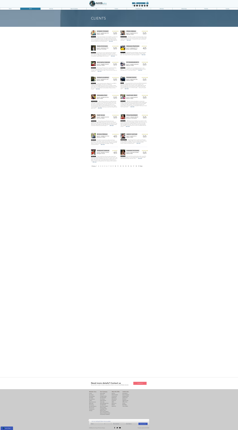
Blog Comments (92, 402)
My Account (91, 407)
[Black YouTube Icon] (120, 428)
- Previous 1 (94, 166)
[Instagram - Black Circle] (144, 5)
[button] (147, 2)
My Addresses (92, 399)
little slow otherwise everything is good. (135, 53)
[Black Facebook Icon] (115, 428)
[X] (137, 5)
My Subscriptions (92, 406)
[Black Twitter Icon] (117, 428)
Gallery (90, 400)
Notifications (91, 409)
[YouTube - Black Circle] (139, 5)
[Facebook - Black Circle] (134, 5)
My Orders (91, 394)
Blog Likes (91, 403)
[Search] (132, 5)
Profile (90, 393)
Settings (90, 410)
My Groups (91, 404)
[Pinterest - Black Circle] (142, 5)
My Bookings (92, 396)
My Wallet (91, 397)
